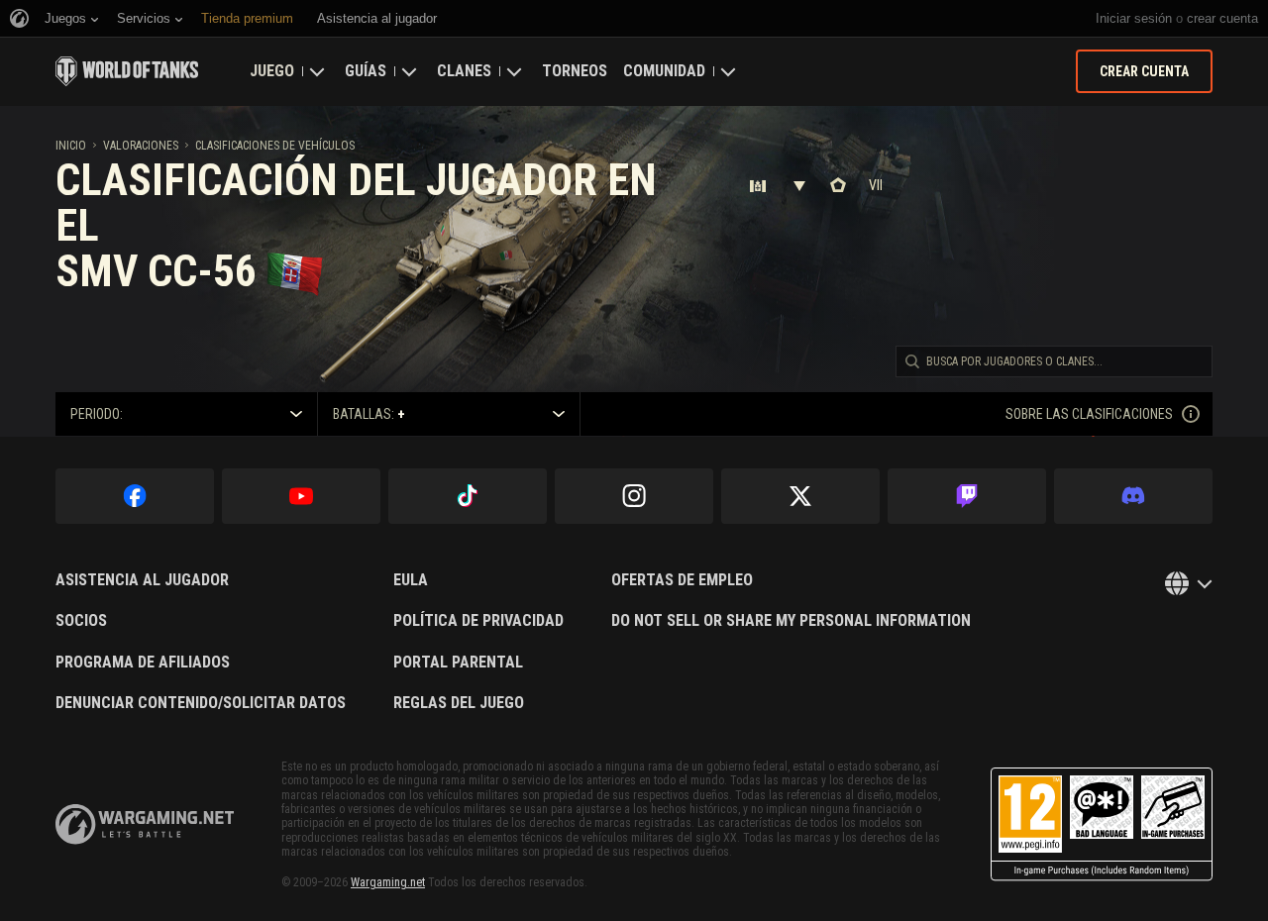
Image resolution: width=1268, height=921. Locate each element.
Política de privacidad (478, 621)
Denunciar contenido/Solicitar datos (200, 703)
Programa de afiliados (142, 662)
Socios (81, 621)
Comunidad (664, 70)
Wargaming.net (388, 882)
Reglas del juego (458, 703)
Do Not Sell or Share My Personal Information (791, 621)
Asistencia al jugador (142, 580)
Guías (365, 70)
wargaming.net (144, 824)
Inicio (70, 146)
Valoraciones (140, 146)
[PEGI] (1102, 824)
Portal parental (458, 662)
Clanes (464, 70)
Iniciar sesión (1134, 18)
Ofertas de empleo (682, 580)
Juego (272, 70)
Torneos (574, 70)
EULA (410, 580)
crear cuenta (1222, 18)
